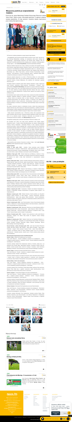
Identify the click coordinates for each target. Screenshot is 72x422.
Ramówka (47, 2)
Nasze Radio (24, 2)
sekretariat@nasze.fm (16, 400)
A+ (44, 4)
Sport (37, 2)
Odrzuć (65, 413)
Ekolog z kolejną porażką (14, 357)
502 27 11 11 (53, 26)
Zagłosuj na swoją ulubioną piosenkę (56, 182)
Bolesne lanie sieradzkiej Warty (16, 338)
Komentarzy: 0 (42, 304)
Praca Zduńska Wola (54, 397)
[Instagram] (12, 412)
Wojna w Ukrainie (35, 403)
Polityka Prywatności (18, 417)
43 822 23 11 (11, 400)
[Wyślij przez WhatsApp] (41, 336)
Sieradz (34, 397)
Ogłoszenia (53, 2)
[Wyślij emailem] (42, 336)
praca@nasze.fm (13, 409)
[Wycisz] (61, 419)
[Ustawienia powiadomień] (69, 413)
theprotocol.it (54, 398)
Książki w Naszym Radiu (46, 407)
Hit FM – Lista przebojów (55, 162)
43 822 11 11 (10, 403)
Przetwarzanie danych (31, 417)
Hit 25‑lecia (44, 403)
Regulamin (25, 417)
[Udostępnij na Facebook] (38, 336)
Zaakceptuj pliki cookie (56, 413)
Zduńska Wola (35, 398)
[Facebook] (11, 412)
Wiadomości (31, 2)
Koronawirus (35, 402)
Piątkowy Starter (45, 408)
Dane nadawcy (12, 411)
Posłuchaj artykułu (11, 307)
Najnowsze (34, 396)
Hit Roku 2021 (45, 402)
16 (44, 350)
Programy (41, 2)
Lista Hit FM (44, 396)
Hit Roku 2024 (45, 398)
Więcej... (56, 83)
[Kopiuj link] (43, 336)
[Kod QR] (44, 336)
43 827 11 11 (61, 26)
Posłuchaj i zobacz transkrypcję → (56, 52)
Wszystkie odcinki (56, 54)
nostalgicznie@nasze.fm (18, 408)
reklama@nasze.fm (15, 403)
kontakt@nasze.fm (57, 23)
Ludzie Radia (26, 396)
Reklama (25, 398)
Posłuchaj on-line (57, 15)
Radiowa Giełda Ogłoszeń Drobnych (57, 396)
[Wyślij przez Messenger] (39, 336)
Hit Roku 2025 (45, 397)
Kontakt (57, 2)
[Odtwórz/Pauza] (42, 418)
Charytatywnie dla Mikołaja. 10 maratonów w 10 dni (21, 375)
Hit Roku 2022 (45, 401)
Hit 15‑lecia (44, 406)
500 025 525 (11, 408)
